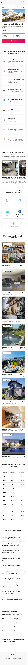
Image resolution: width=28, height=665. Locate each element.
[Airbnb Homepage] (3, 7)
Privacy (6, 658)
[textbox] (7, 37)
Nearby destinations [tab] (6, 614)
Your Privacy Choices (17, 658)
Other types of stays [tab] (17, 614)
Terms (10, 658)
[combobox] (13, 32)
